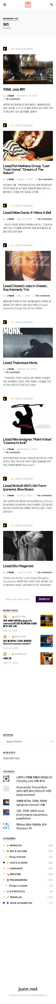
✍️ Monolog (14, 845)
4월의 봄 (7, 658)
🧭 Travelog (14, 897)
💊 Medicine (14, 874)
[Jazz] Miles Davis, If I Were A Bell (27, 212)
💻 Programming (17, 880)
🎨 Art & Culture (17, 851)
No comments (13, 99)
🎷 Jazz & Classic (17, 862)
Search (44, 599)
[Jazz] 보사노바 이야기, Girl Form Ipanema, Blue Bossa (24, 487)
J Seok (10, 95)
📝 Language (15, 868)
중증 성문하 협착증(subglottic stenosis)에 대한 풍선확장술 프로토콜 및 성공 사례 (20, 623)
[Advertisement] (28, 699)
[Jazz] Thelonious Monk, (20, 363)
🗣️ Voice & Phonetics (19, 903)
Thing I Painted (17, 857)
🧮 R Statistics (16, 891)
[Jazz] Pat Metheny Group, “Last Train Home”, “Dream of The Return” (26, 169)
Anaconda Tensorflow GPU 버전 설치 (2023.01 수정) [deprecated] (33, 791)
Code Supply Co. (39, 995)
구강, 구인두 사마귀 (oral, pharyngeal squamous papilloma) (31, 814)
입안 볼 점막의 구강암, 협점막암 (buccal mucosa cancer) (17, 642)
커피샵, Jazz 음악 (14, 89)
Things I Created (18, 885)
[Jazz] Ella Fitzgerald (18, 566)
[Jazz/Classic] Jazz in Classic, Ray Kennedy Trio (25, 287)
